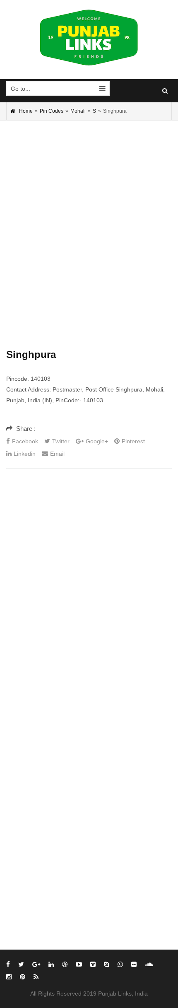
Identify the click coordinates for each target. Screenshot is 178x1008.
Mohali (78, 111)
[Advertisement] (89, 222)
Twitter (61, 441)
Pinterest (133, 441)
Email (57, 453)
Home (26, 111)
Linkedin (25, 453)
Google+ (97, 441)
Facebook (25, 441)
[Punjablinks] (89, 37)
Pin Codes (51, 111)
